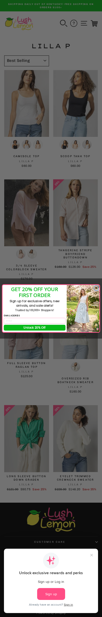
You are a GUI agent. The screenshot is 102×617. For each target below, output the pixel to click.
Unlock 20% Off (35, 327)
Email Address (12, 315)
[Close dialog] (96, 288)
